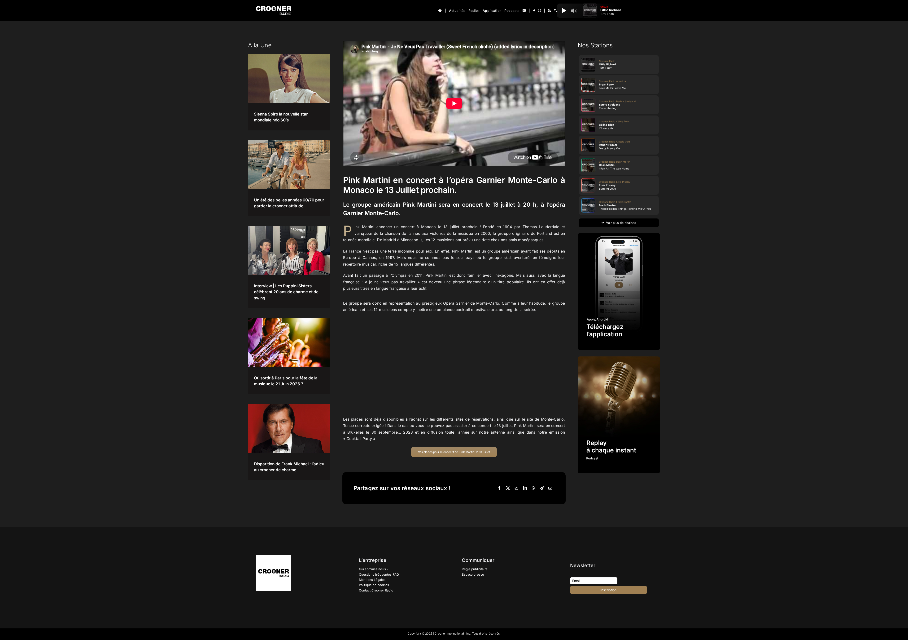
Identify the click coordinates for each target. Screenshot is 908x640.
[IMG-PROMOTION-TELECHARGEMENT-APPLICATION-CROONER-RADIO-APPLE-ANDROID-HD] (619, 235)
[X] (508, 488)
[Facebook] (499, 488)
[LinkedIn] (525, 488)
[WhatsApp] (533, 488)
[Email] (550, 488)
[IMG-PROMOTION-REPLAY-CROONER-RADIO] (619, 358)
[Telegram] (541, 488)
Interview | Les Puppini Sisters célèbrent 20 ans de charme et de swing (286, 292)
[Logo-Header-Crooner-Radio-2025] (273, 8)
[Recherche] (555, 10)
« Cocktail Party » (359, 438)
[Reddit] (516, 488)
